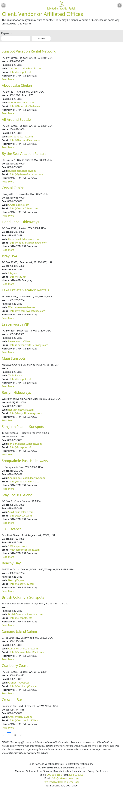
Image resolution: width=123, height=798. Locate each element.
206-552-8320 (75, 774)
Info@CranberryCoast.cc (24, 686)
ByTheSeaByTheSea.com (22, 170)
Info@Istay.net (18, 276)
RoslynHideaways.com (21, 409)
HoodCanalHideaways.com (23, 239)
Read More (8, 79)
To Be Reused (15, 375)
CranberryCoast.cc (18, 682)
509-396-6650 (54, 774)
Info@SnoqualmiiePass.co (24, 481)
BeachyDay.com (17, 580)
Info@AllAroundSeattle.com (25, 140)
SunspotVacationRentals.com (25, 68)
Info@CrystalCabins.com (24, 208)
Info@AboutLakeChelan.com (26, 106)
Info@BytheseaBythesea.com (26, 174)
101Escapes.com (17, 546)
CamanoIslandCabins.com (23, 648)
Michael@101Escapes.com (25, 549)
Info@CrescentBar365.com (25, 720)
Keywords (6, 33)
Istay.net (13, 273)
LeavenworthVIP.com (20, 341)
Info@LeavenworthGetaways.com (29, 345)
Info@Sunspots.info (21, 72)
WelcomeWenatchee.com (22, 307)
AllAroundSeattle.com (20, 136)
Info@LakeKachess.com (65, 778)
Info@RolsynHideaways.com (26, 413)
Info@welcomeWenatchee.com (27, 311)
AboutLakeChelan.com (21, 102)
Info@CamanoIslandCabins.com (28, 652)
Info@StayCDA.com (21, 515)
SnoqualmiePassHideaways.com (26, 478)
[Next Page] (21, 734)
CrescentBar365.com (20, 716)
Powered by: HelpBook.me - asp (62, 782)
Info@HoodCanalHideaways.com (28, 242)
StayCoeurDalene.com (20, 512)
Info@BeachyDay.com (22, 584)
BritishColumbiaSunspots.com (25, 614)
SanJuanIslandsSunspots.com (25, 443)
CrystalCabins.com (18, 204)
